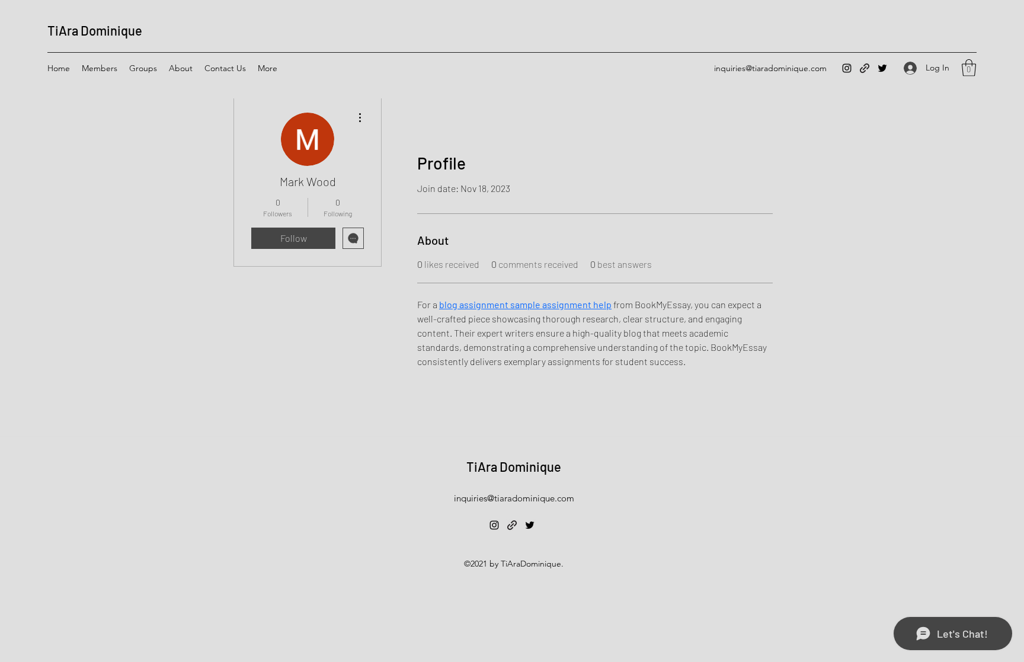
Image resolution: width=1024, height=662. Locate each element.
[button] (969, 67)
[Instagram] (847, 68)
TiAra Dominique (94, 30)
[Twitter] (882, 68)
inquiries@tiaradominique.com (770, 68)
